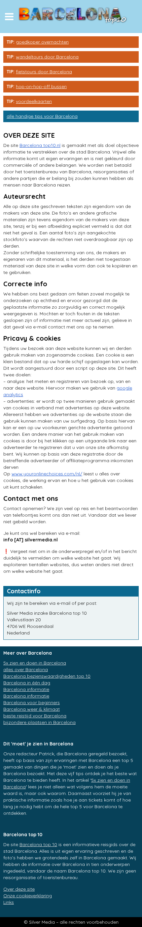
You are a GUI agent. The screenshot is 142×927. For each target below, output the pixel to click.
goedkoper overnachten (42, 42)
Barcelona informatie (26, 689)
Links (8, 902)
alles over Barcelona (25, 669)
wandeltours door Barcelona (47, 57)
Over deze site (19, 889)
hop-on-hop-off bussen (41, 86)
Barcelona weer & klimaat (31, 709)
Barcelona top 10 (38, 844)
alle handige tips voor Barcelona (42, 116)
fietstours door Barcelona (44, 72)
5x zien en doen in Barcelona (34, 663)
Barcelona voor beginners (31, 702)
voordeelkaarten (34, 101)
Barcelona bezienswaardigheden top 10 (46, 676)
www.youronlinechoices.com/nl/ (47, 474)
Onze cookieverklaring (27, 896)
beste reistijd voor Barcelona (34, 716)
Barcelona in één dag (26, 683)
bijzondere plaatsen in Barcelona (39, 722)
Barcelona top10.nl (39, 145)
